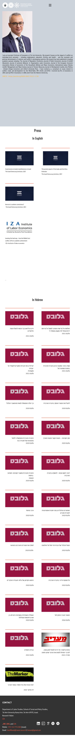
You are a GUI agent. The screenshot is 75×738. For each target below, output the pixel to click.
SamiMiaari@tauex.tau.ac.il (16, 730)
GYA (14, 724)
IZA (3, 718)
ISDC (8, 724)
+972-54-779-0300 (14, 727)
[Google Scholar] (48, 723)
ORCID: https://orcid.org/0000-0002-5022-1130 (20, 76)
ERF (4, 724)
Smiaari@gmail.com (34, 730)
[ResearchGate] (43, 723)
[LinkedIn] (38, 723)
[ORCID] (52, 723)
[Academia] (57, 723)
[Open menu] (50, 5)
